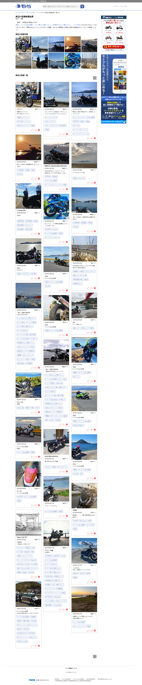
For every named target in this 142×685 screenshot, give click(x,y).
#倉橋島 (33, 617)
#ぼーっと (76, 376)
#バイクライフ (49, 588)
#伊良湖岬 (29, 221)
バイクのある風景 (26, 25)
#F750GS (26, 629)
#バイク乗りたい (83, 328)
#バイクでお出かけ (51, 564)
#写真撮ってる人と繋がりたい (54, 584)
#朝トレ (75, 275)
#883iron (75, 573)
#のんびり (82, 178)
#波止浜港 (20, 363)
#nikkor (32, 347)
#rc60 (63, 556)
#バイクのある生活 (23, 339)
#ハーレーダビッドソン (80, 129)
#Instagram (57, 597)
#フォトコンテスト (79, 626)
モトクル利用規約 (66, 679)
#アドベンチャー (22, 637)
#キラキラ (26, 274)
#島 (32, 408)
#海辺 (32, 125)
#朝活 (82, 271)
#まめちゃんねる (22, 641)
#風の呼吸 (48, 605)
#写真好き (31, 351)
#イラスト (20, 548)
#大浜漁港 (29, 363)
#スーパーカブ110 (22, 560)
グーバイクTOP (20, 12)
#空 (82, 474)
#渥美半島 (20, 221)
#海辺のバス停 (30, 548)
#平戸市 (75, 121)
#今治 (27, 359)
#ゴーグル (76, 125)
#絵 (18, 568)
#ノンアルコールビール (52, 237)
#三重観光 (59, 588)
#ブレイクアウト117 (51, 125)
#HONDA (20, 564)
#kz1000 (33, 274)
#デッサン (34, 568)
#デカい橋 (83, 275)
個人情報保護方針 (90, 679)
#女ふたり (33, 637)
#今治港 (57, 420)
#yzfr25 (55, 229)
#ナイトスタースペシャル (81, 134)
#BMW (19, 629)
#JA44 (27, 564)
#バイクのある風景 (88, 117)
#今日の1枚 (48, 576)
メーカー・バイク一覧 (119, 6)
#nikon (19, 347)
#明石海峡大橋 (77, 279)
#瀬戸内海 (26, 621)
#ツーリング (77, 117)
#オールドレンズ (28, 355)
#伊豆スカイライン (23, 125)
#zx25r (82, 573)
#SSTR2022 (48, 597)
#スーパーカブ (27, 556)
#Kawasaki (59, 383)
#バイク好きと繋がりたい (53, 568)
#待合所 (26, 552)
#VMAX (19, 174)
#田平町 (54, 176)
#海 (46, 420)
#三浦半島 (20, 170)
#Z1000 (75, 521)
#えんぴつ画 (25, 568)
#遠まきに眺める (78, 425)
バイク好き (77, 25)
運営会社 (57, 679)
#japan (25, 572)
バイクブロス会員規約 (78, 679)
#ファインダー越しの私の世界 (26, 334)
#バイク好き (21, 322)
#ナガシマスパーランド (52, 593)
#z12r (37, 408)
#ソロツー (29, 225)
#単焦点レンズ (21, 351)
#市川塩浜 (63, 125)
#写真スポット (58, 576)
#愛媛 (19, 355)
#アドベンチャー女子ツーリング (27, 625)
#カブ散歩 (34, 564)
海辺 (17, 25)
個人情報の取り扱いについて (105, 679)
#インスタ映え (49, 601)
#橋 (74, 328)
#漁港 (87, 121)
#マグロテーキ (62, 467)
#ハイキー (20, 359)
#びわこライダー (61, 601)
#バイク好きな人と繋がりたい (26, 318)
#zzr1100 (75, 474)
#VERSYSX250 (21, 633)
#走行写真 (29, 229)
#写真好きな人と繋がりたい (25, 343)
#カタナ (47, 467)
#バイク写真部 (31, 322)
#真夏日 (84, 223)
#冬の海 (33, 621)
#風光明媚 (20, 225)
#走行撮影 (20, 229)
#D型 (89, 521)
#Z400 (47, 387)
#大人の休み (57, 605)
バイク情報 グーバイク (71, 672)
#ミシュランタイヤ (51, 117)
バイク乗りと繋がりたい (42, 25)
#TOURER (32, 633)
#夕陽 (27, 170)
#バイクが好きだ (22, 330)
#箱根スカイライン (23, 117)
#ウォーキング (90, 271)
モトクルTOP (31, 12)
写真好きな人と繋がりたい (62, 25)
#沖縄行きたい (77, 283)
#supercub (33, 560)
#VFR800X (48, 556)
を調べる (113, 46)
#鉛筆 (19, 572)
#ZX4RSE (48, 229)
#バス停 (19, 552)
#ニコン (25, 347)
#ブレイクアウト (50, 121)
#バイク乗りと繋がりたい (25, 326)
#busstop (31, 572)
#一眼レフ (34, 339)
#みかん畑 (20, 408)
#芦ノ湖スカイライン (23, 121)
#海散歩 (75, 271)
